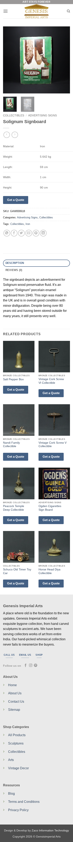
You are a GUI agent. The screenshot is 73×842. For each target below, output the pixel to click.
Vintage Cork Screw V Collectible (53, 444)
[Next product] (6, 135)
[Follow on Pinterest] (35, 665)
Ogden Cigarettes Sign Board (50, 508)
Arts (11, 760)
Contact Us (16, 701)
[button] (5, 11)
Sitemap (14, 709)
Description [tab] (14, 262)
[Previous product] (15, 135)
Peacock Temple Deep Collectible (13, 508)
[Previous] (9, 60)
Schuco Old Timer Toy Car (17, 571)
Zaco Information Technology (50, 830)
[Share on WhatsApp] (6, 233)
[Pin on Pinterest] (36, 233)
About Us (14, 693)
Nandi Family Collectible (11, 444)
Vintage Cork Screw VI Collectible (51, 381)
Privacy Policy (18, 810)
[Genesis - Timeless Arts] (36, 11)
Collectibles (13, 115)
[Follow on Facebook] (25, 665)
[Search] (68, 11)
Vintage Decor (18, 768)
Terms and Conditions (24, 801)
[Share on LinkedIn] (43, 233)
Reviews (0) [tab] (13, 270)
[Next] (63, 60)
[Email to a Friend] (28, 233)
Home (12, 685)
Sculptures (16, 743)
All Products (17, 735)
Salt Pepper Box (13, 379)
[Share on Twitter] (21, 233)
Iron (28, 223)
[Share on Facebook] (14, 233)
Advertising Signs (42, 115)
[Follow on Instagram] (30, 665)
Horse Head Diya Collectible (49, 571)
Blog (11, 793)
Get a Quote (15, 200)
